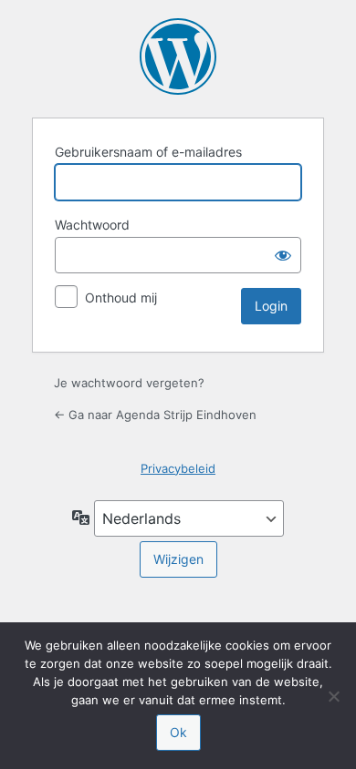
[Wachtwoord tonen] (283, 255)
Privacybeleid (178, 468)
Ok (178, 732)
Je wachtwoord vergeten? (129, 382)
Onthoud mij (121, 297)
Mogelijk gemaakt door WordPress (178, 56)
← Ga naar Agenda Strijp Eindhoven (155, 414)
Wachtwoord (92, 224)
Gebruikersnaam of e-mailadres (148, 151)
